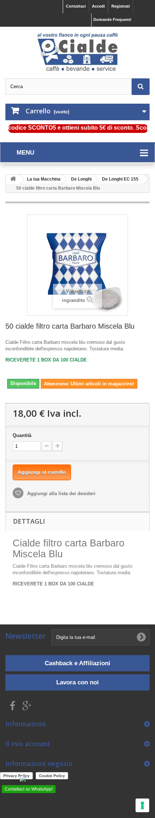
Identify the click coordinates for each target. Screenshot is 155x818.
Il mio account (27, 743)
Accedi (98, 6)
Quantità (22, 435)
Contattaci (76, 6)
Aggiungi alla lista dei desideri (61, 493)
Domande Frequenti (112, 19)
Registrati (120, 6)
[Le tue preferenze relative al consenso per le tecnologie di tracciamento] (142, 805)
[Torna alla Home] (13, 179)
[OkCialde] (77, 52)
